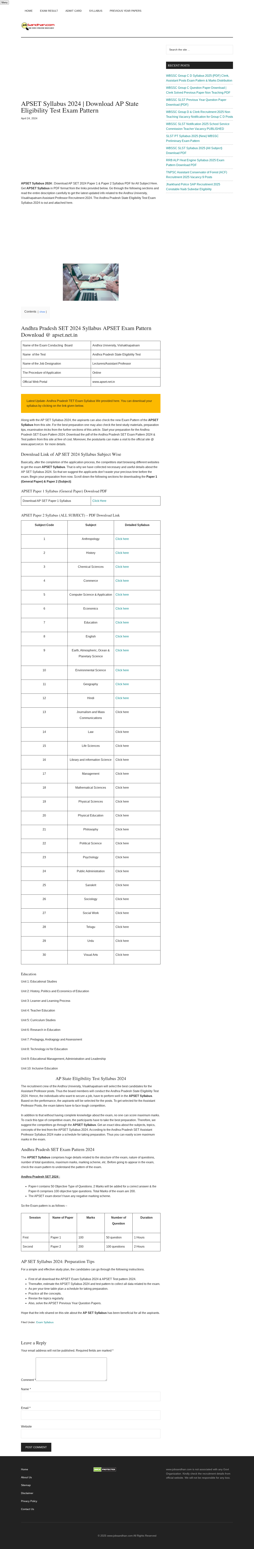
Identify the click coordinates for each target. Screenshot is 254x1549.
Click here (122, 538)
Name (26, 1389)
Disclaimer (27, 1493)
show (42, 311)
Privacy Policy (29, 1501)
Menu (4, 2)
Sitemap (26, 1485)
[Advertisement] (90, 72)
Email (25, 1408)
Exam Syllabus (45, 1322)
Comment (28, 1379)
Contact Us (27, 1509)
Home (24, 1469)
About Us (26, 1477)
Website (26, 1426)
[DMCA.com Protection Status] (105, 1470)
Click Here (99, 500)
